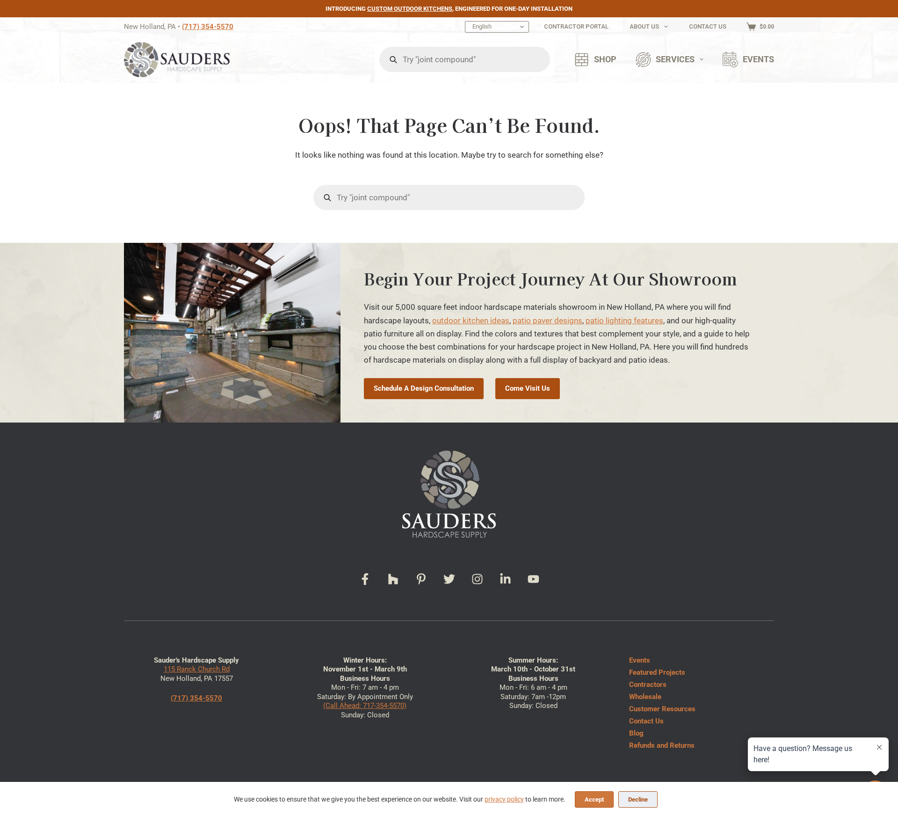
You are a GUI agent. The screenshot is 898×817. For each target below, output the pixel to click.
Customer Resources (662, 709)
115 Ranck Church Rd (197, 669)
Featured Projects (657, 672)
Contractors (647, 684)
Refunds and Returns (662, 745)
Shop (605, 59)
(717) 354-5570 (207, 26)
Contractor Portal (576, 26)
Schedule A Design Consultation (424, 388)
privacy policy (504, 799)
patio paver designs (547, 320)
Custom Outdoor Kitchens (409, 8)
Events (758, 59)
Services (675, 59)
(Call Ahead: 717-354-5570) (364, 705)
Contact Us (707, 26)
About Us (644, 26)
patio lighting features (624, 320)
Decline (638, 799)
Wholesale (645, 697)
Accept (594, 799)
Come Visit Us (527, 388)
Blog (636, 733)
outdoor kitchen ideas (470, 320)
